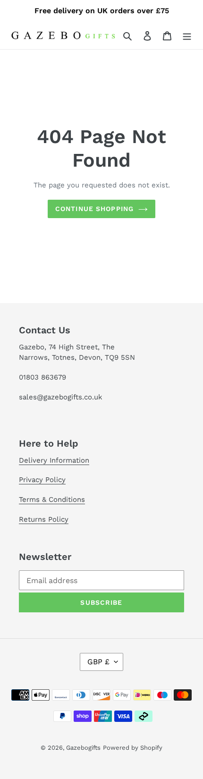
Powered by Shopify (132, 747)
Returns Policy (43, 519)
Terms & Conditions (52, 499)
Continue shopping (94, 208)
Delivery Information (54, 460)
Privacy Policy (42, 479)
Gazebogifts (83, 747)
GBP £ (98, 661)
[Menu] (187, 35)
